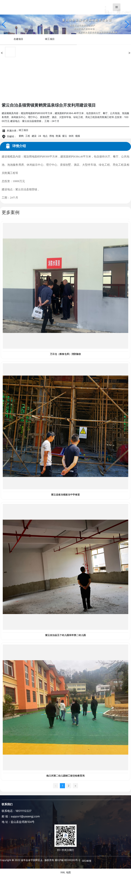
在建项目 (18, 38)
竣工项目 (50, 38)
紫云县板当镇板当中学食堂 (65, 494)
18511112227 (23, 811)
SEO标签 (86, 860)
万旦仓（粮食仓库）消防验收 (65, 354)
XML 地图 (65, 872)
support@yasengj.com (25, 816)
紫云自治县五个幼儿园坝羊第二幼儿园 (65, 635)
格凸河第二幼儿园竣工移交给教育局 (65, 775)
